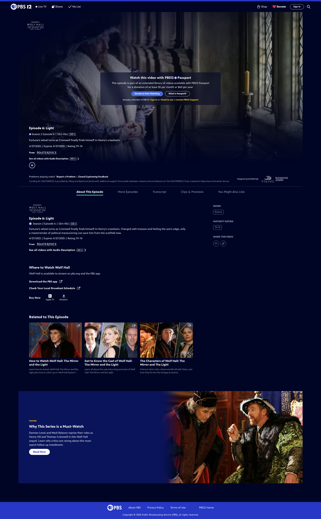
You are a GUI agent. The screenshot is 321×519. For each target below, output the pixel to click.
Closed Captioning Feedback (93, 176)
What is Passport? (177, 93)
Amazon (64, 298)
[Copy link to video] (223, 243)
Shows (59, 6)
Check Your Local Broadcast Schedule (52, 288)
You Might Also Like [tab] (231, 192)
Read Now (39, 451)
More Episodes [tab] (128, 192)
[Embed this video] (216, 243)
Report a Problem (66, 176)
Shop (264, 6)
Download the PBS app (43, 281)
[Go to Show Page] (165, 25)
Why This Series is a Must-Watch (56, 426)
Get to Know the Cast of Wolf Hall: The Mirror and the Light (108, 363)
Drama (218, 212)
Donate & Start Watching (147, 93)
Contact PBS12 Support (187, 99)
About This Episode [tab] (89, 192)
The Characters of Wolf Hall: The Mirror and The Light (162, 363)
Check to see (167, 99)
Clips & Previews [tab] (192, 192)
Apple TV (50, 297)
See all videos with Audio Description (51, 158)
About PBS (134, 507)
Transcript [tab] (159, 192)
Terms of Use (178, 507)
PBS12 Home (206, 507)
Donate (281, 6)
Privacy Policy (155, 507)
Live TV (42, 6)
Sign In (296, 6)
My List (76, 6)
